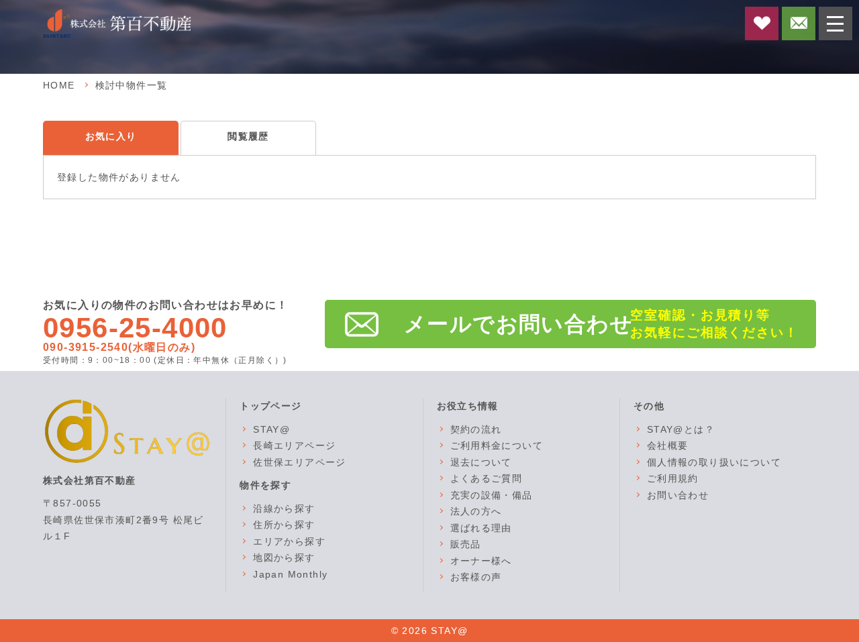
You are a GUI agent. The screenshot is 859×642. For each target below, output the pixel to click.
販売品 (465, 544)
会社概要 (668, 445)
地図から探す (284, 557)
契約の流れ (476, 429)
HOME (59, 85)
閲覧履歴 (248, 136)
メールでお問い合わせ (518, 324)
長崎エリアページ (294, 445)
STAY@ (271, 429)
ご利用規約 (673, 478)
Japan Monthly (290, 574)
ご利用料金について (497, 445)
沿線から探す (284, 508)
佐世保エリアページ (299, 462)
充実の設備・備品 (491, 495)
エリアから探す (289, 541)
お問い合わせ (678, 495)
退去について (481, 462)
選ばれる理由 (481, 528)
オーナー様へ (481, 560)
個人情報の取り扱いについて (714, 462)
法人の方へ (476, 511)
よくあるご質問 (486, 478)
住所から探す (284, 524)
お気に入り (111, 136)
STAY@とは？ (681, 429)
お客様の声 (476, 577)
